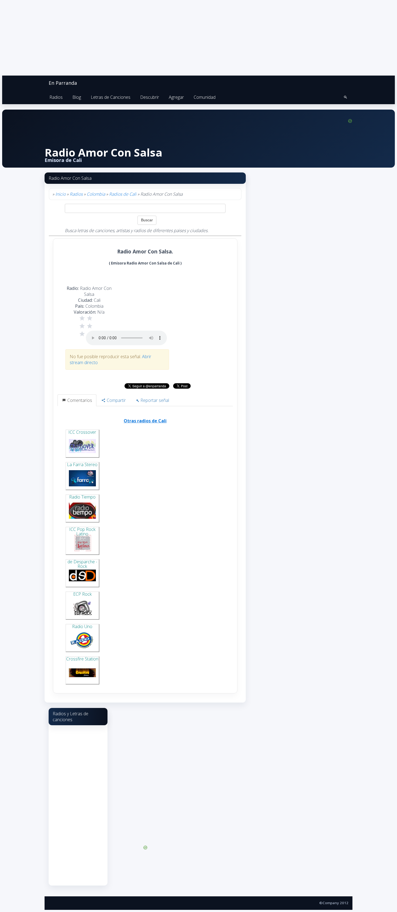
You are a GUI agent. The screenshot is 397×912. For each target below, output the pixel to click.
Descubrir (149, 97)
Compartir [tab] (116, 400)
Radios (56, 97)
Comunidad (205, 97)
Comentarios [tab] (79, 400)
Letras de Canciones (110, 97)
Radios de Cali (122, 194)
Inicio (60, 194)
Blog (76, 97)
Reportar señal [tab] (154, 400)
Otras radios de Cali (145, 421)
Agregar (176, 97)
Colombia (96, 194)
